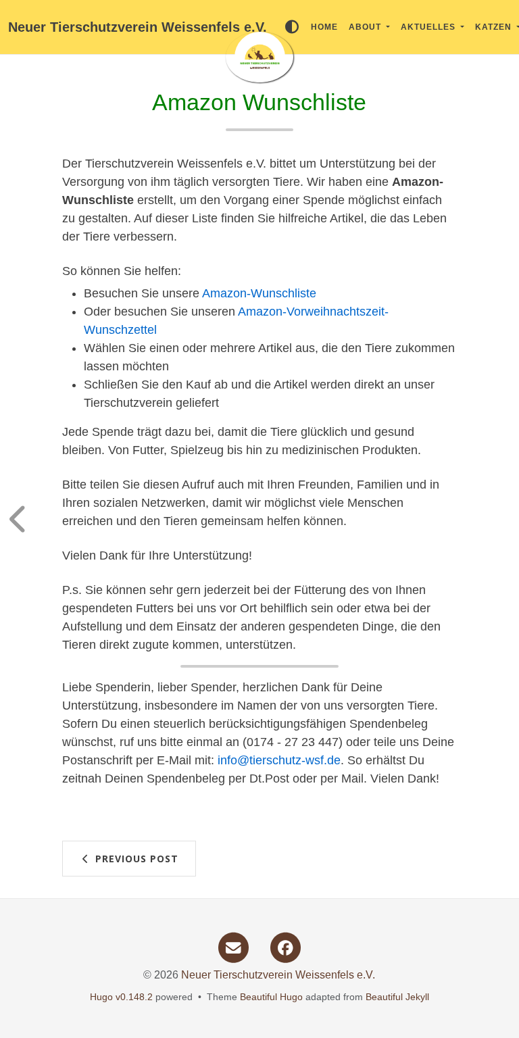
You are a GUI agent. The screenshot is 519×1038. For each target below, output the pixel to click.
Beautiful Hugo (271, 996)
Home (324, 27)
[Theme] (291, 27)
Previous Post (135, 858)
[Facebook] (285, 947)
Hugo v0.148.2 (121, 996)
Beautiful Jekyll (397, 996)
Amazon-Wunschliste (259, 293)
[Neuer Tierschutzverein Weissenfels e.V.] (259, 57)
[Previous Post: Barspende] (30, 519)
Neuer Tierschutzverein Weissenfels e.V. (137, 27)
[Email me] (233, 947)
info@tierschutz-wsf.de (279, 760)
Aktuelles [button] (429, 27)
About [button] (366, 27)
